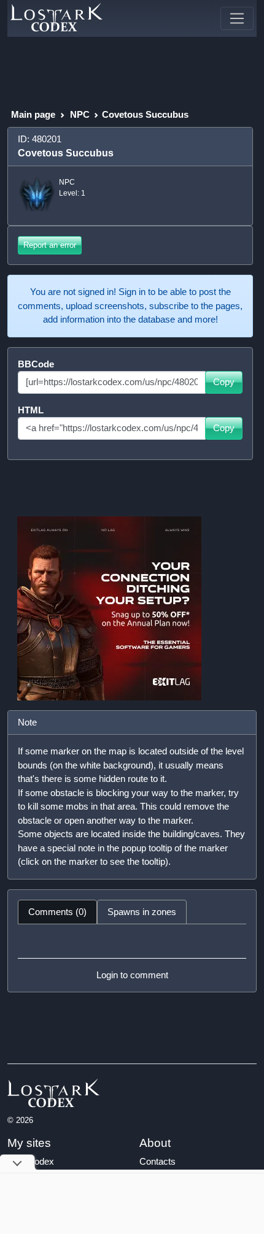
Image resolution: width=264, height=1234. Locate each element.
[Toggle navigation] (237, 18)
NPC (80, 114)
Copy (224, 382)
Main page (33, 114)
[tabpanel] (132, 958)
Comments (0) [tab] (57, 911)
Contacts (157, 1161)
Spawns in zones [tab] (141, 911)
